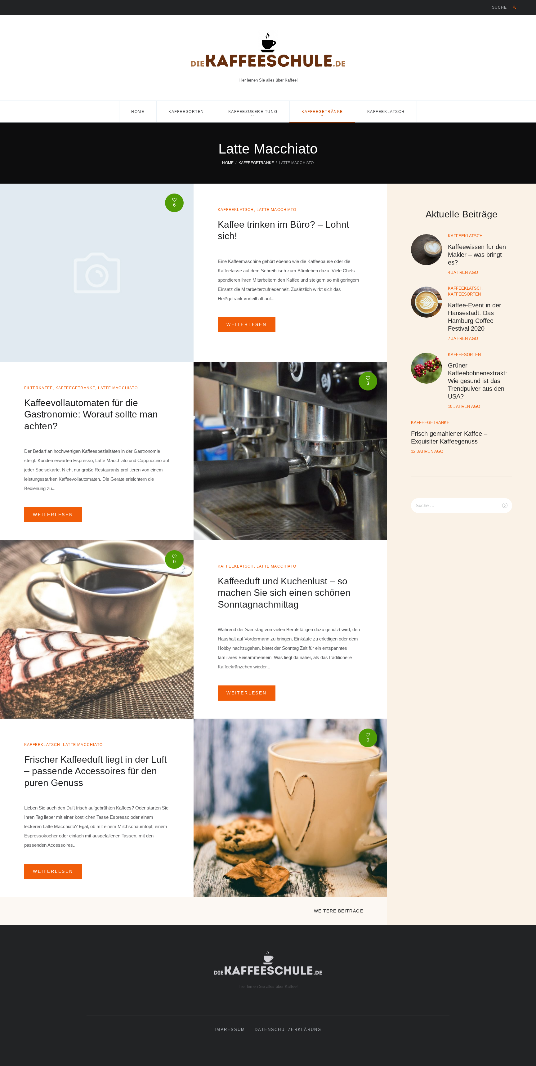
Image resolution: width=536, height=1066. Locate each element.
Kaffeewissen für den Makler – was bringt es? (477, 254)
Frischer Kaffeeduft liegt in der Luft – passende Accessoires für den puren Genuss (95, 771)
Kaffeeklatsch (386, 111)
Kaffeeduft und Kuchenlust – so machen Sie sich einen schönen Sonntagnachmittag (284, 592)
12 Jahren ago (427, 451)
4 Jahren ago (463, 272)
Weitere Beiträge (338, 910)
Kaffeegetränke (322, 111)
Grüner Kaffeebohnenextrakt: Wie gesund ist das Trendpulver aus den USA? (477, 381)
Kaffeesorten (186, 111)
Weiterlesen (246, 324)
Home (137, 111)
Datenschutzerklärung (288, 1030)
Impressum (230, 1030)
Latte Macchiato (276, 209)
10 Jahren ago (464, 406)
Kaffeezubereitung (253, 111)
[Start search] (514, 7)
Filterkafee (38, 388)
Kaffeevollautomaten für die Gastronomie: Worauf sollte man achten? (91, 414)
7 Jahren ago (463, 338)
